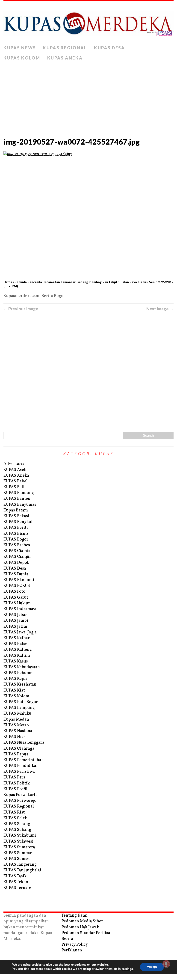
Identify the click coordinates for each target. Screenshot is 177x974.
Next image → (160, 308)
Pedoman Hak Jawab (80, 927)
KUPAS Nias (14, 737)
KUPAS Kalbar (16, 638)
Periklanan (72, 950)
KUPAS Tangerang (20, 864)
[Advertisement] (88, 97)
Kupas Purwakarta (20, 795)
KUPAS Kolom (21, 57)
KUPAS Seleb (15, 818)
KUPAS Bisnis (16, 534)
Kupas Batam (15, 510)
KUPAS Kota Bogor (20, 702)
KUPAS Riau (14, 812)
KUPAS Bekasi (16, 516)
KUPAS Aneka (65, 57)
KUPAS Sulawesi (18, 841)
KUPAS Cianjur (17, 557)
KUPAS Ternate (17, 888)
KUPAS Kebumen (19, 673)
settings (127, 969)
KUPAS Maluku (17, 713)
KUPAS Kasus (15, 661)
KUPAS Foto (14, 591)
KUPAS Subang (17, 830)
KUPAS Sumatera (19, 847)
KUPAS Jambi (15, 621)
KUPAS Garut (15, 597)
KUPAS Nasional (18, 731)
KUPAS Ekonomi (18, 580)
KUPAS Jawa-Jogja (20, 632)
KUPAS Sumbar (17, 853)
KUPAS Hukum (17, 603)
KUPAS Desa (109, 47)
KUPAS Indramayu (20, 609)
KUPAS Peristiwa (19, 772)
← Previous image (20, 308)
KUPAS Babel (15, 481)
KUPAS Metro (16, 725)
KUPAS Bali (13, 487)
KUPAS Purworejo (19, 801)
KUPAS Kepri (15, 679)
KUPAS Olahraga (18, 748)
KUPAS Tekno (15, 882)
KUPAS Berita (16, 528)
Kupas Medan (16, 719)
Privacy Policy (75, 944)
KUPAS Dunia (15, 574)
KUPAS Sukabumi (19, 835)
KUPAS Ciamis (16, 551)
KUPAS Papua (15, 754)
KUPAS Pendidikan (21, 766)
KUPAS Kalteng (17, 650)
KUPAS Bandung (18, 493)
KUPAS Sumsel (17, 859)
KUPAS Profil (15, 789)
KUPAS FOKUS (16, 586)
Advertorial (14, 464)
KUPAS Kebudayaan (21, 667)
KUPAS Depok (16, 563)
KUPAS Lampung (19, 708)
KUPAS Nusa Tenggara (23, 742)
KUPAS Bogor (15, 539)
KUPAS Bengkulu (19, 522)
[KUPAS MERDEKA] (88, 22)
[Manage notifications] (166, 964)
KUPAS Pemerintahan (23, 760)
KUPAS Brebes (16, 545)
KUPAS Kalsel (16, 644)
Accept (152, 967)
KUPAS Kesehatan (19, 684)
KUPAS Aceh (15, 470)
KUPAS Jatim (15, 627)
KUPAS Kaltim (16, 656)
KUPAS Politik (16, 783)
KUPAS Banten (16, 499)
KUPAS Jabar (15, 615)
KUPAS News (19, 47)
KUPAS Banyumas (19, 505)
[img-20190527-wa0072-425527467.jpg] (88, 215)
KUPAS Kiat (14, 690)
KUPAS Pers (14, 777)
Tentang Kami (75, 915)
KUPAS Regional (65, 47)
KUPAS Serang (16, 824)
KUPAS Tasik (15, 876)
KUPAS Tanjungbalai (22, 870)
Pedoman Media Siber (82, 921)
